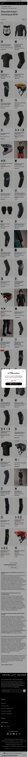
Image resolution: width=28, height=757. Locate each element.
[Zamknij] (23, 371)
